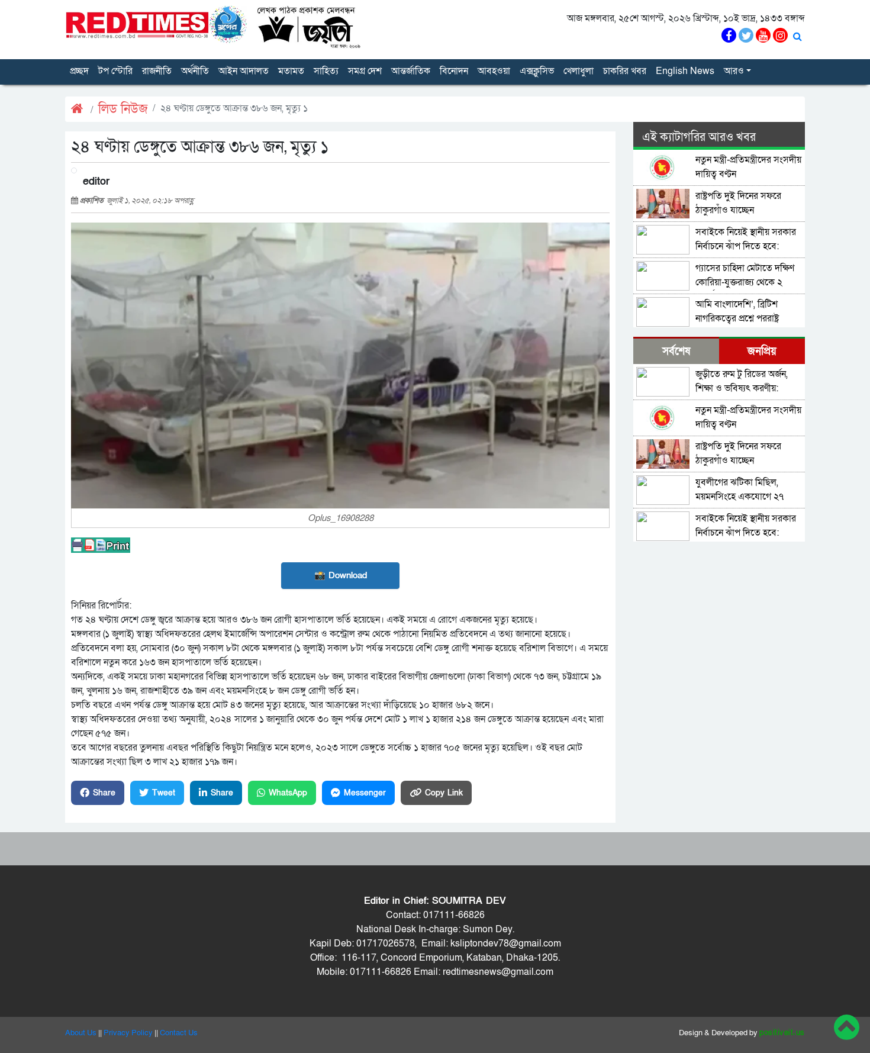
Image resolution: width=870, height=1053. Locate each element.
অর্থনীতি (195, 71)
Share (104, 792)
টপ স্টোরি (115, 71)
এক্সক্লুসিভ (537, 71)
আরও (734, 71)
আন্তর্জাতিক (410, 71)
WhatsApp (288, 792)
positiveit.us (782, 1033)
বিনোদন (454, 71)
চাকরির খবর (624, 71)
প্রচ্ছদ (79, 71)
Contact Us (179, 1033)
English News (685, 71)
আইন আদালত (243, 71)
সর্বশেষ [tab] (676, 351)
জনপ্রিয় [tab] (761, 351)
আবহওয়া (494, 71)
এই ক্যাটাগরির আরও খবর (699, 137)
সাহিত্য (326, 71)
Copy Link (444, 792)
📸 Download (340, 575)
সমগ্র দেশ (365, 71)
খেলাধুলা (578, 71)
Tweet (163, 792)
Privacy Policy (128, 1033)
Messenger (365, 792)
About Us (80, 1033)
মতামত (291, 71)
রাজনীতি (157, 71)
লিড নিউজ (123, 109)
